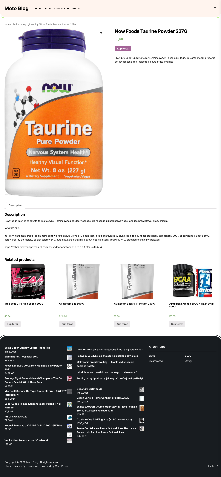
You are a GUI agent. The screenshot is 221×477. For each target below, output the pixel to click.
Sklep (38, 8)
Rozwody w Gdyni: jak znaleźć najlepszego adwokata (107, 355)
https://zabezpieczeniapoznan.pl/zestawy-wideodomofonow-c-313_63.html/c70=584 (53, 246)
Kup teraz (123, 48)
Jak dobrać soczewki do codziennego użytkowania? (107, 372)
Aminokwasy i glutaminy (25, 24)
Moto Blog (17, 8)
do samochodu (195, 57)
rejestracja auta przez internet (156, 61)
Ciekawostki (61, 8)
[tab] (15, 205)
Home (8, 24)
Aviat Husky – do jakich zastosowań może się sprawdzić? (110, 349)
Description (15, 205)
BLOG (48, 8)
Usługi (76, 8)
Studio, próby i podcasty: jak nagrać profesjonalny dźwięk (110, 378)
